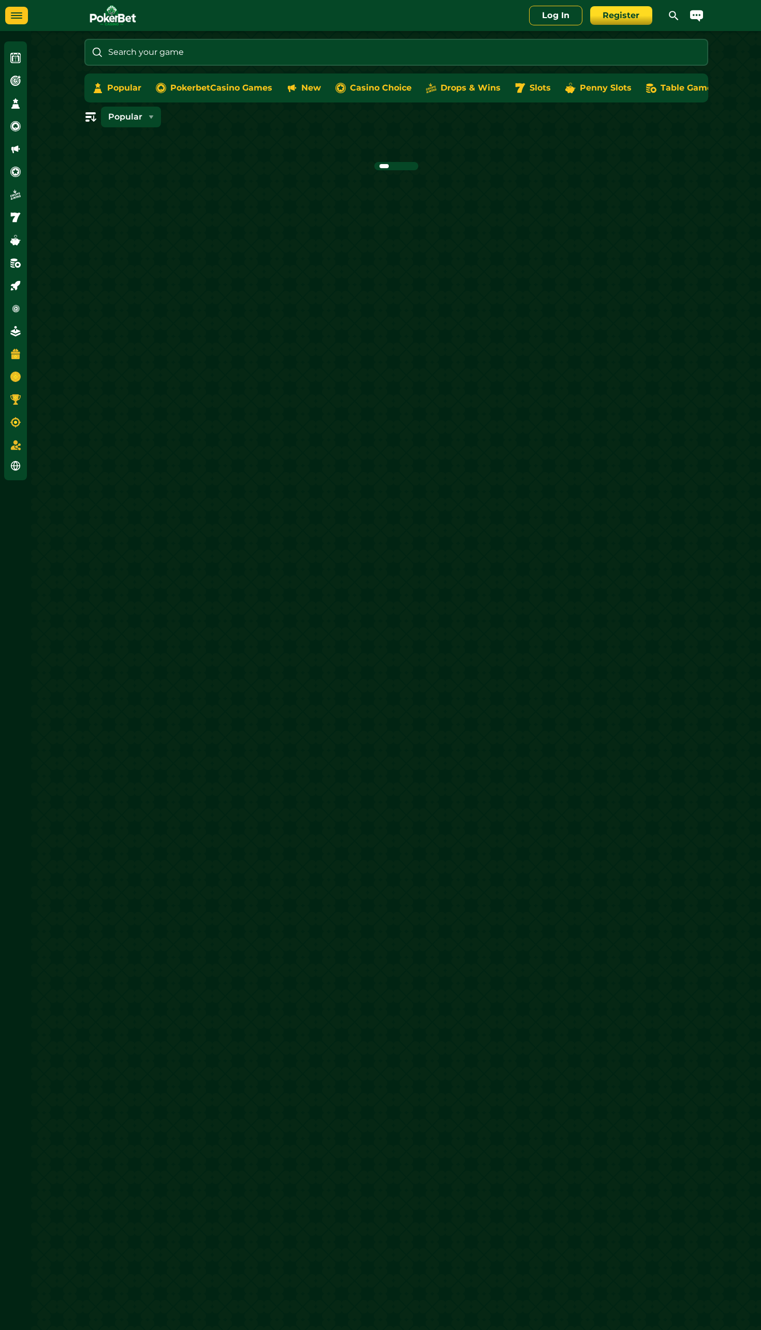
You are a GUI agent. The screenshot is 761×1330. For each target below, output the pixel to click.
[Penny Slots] (15, 240)
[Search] (674, 15)
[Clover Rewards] (15, 58)
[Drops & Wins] (15, 194)
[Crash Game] (15, 285)
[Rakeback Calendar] (15, 376)
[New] (15, 149)
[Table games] (15, 263)
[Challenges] (15, 80)
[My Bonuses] (15, 354)
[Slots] (15, 217)
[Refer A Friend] (15, 445)
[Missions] (15, 422)
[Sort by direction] (90, 117)
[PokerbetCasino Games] (15, 126)
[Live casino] (15, 308)
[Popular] (15, 103)
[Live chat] (696, 15)
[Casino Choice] (15, 171)
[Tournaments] (15, 399)
